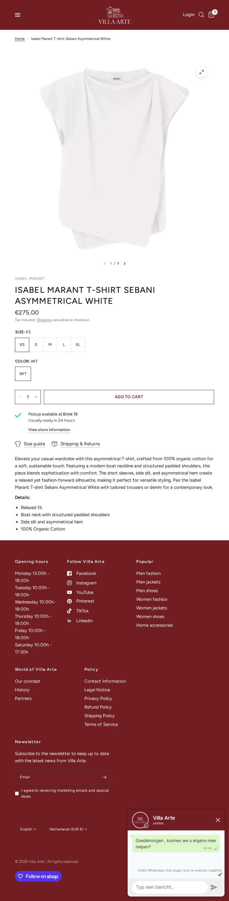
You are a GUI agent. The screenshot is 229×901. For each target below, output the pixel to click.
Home (20, 39)
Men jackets (148, 582)
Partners (23, 698)
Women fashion (151, 599)
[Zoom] (201, 72)
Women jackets (151, 608)
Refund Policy (98, 707)
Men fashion (148, 573)
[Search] (201, 15)
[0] (210, 15)
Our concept (27, 681)
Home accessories (154, 625)
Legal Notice (97, 690)
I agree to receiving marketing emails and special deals (65, 793)
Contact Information (105, 681)
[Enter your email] (104, 777)
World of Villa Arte (36, 669)
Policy (91, 669)
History (22, 690)
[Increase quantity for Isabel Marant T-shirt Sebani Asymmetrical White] (36, 397)
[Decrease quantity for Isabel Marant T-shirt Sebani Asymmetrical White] (19, 397)
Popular (144, 562)
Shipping (44, 320)
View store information (49, 429)
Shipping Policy (99, 715)
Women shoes (150, 616)
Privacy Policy (98, 698)
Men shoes (147, 590)
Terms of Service (101, 724)
